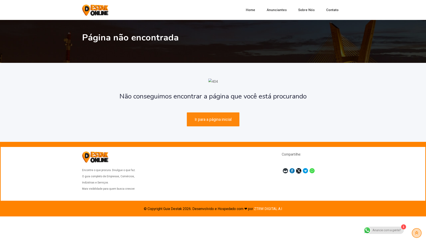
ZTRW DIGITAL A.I (268, 209)
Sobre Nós (306, 10)
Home (250, 10)
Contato (332, 10)
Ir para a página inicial (213, 119)
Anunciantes (277, 10)
